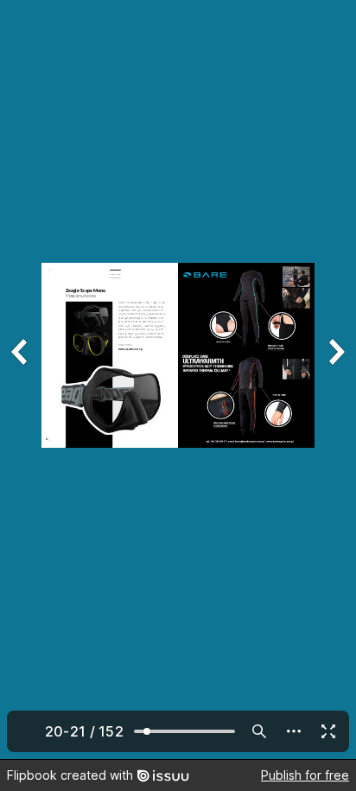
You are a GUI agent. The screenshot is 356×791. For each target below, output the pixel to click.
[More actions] (294, 731)
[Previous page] (20, 379)
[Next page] (335, 379)
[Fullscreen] (328, 731)
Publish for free (305, 775)
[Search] (259, 731)
